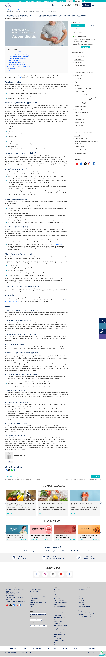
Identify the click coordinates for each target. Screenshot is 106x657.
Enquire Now (61, 1)
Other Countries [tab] (92, 25)
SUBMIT (85, 47)
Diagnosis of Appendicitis (15, 60)
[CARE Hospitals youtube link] (7, 605)
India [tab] (78, 25)
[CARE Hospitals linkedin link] (20, 605)
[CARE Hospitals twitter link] (11, 605)
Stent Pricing (33, 614)
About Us (20, 1)
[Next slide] (101, 502)
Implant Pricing (42, 614)
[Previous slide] (5, 502)
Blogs (9, 9)
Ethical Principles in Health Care (38, 625)
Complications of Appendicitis (17, 58)
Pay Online (38, 1)
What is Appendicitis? (14, 52)
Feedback (85, 652)
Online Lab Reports (47, 1)
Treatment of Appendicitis (16, 62)
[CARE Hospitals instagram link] (17, 605)
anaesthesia (58, 244)
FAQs (9, 70)
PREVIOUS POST (12, 476)
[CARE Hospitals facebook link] (14, 605)
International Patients (29, 1)
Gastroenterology (18, 9)
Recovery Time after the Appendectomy (19, 66)
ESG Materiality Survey (36, 620)
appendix (18, 77)
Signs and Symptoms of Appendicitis (18, 54)
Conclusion (11, 68)
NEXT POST (95, 476)
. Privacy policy (91, 652)
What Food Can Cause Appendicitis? (18, 56)
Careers (55, 1)
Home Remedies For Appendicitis (17, 64)
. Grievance (98, 652)
